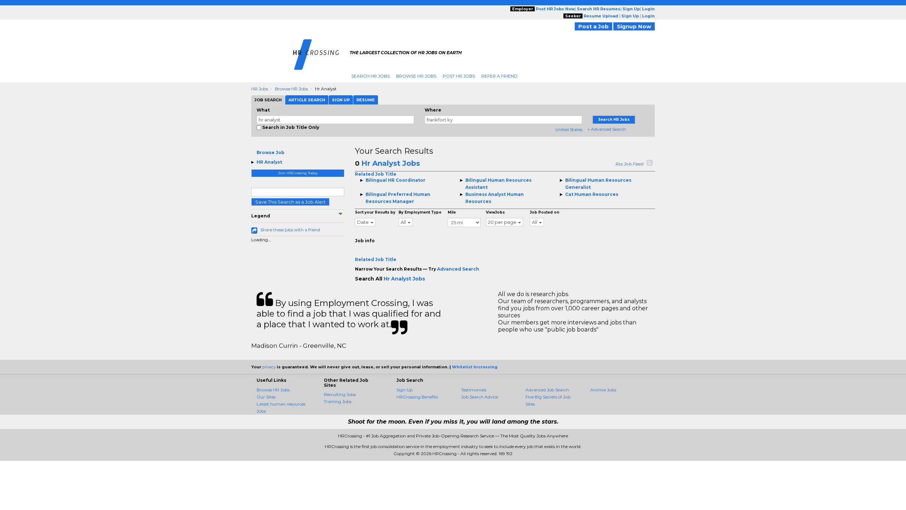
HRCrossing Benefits (417, 397)
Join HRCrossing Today (297, 173)
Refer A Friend (499, 76)
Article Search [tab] (306, 99)
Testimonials (473, 389)
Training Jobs (337, 401)
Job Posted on (544, 212)
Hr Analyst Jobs (390, 163)
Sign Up (404, 389)
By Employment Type (419, 212)
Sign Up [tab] (341, 99)
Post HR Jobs (459, 76)
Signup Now (634, 26)
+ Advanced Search (606, 129)
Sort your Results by (375, 212)
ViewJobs (495, 212)
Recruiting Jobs (340, 394)
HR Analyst (269, 162)
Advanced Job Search (547, 389)
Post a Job (593, 26)
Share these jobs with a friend (290, 229)
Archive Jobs (603, 389)
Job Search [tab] (268, 99)
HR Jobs (259, 88)
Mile (452, 212)
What (263, 110)
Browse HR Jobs (416, 76)
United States (568, 129)
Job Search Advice (479, 397)
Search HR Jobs (370, 76)
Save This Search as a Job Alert (290, 202)
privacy (269, 366)
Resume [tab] (365, 99)
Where (433, 110)
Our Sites (266, 397)
